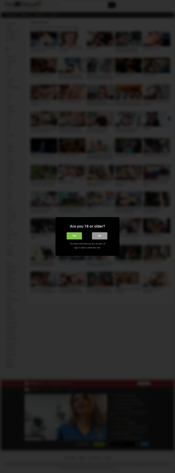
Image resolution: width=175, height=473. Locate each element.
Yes (74, 236)
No (99, 236)
